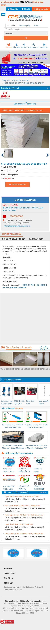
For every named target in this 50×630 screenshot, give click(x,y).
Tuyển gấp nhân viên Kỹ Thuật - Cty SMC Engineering (24, 515)
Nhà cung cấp (33, 47)
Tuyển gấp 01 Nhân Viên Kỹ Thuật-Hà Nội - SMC (22, 496)
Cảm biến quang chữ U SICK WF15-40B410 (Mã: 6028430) (36, 426)
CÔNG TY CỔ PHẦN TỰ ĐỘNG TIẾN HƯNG (24, 487)
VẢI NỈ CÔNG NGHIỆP (9, 369)
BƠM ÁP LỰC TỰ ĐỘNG (19, 402)
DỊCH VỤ (8, 583)
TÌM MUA (8, 578)
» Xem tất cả (42, 492)
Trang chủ (6, 81)
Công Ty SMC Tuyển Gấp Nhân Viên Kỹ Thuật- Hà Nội (24, 533)
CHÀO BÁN (9, 573)
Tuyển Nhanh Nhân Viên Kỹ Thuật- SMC (19, 524)
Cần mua (16, 47)
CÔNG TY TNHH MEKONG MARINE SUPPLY (38, 470)
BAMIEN (8, 568)
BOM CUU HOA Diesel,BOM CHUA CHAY (31, 402)
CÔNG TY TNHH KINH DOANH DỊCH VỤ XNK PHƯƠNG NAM (23, 209)
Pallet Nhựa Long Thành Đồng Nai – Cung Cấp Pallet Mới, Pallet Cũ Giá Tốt (13, 446)
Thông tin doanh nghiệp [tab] (13, 239)
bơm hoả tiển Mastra (44, 402)
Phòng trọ (9, 617)
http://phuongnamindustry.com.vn (16, 226)
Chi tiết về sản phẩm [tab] (11, 234)
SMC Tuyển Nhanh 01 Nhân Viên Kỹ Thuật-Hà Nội (22, 506)
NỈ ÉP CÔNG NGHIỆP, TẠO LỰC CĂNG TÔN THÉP (24, 83)
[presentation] (41, 348)
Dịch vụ (24, 47)
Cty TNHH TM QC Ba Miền (8, 487)
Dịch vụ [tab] (37, 26)
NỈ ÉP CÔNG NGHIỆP (21, 369)
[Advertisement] (25, 318)
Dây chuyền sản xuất (20, 81)
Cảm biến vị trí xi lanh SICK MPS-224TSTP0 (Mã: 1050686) (12, 426)
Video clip (44, 47)
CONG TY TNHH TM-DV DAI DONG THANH (8, 470)
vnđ (12, 179)
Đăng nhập (14, 9)
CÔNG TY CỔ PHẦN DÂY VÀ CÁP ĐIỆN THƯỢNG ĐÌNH (24, 470)
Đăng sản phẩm (42, 9)
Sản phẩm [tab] (11, 26)
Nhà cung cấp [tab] (24, 26)
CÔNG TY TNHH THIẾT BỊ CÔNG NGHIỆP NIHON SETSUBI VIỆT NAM (39, 487)
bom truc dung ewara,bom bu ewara (6, 402)
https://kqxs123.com (37, 617)
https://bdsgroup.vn (21, 617)
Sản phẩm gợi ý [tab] (36, 239)
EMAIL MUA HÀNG (18, 184)
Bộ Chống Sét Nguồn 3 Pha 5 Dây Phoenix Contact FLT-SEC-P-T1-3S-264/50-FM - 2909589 (36, 446)
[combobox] (26, 33)
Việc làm (8, 47)
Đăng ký (27, 9)
